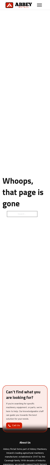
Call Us (16, 425)
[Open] (39, 5)
